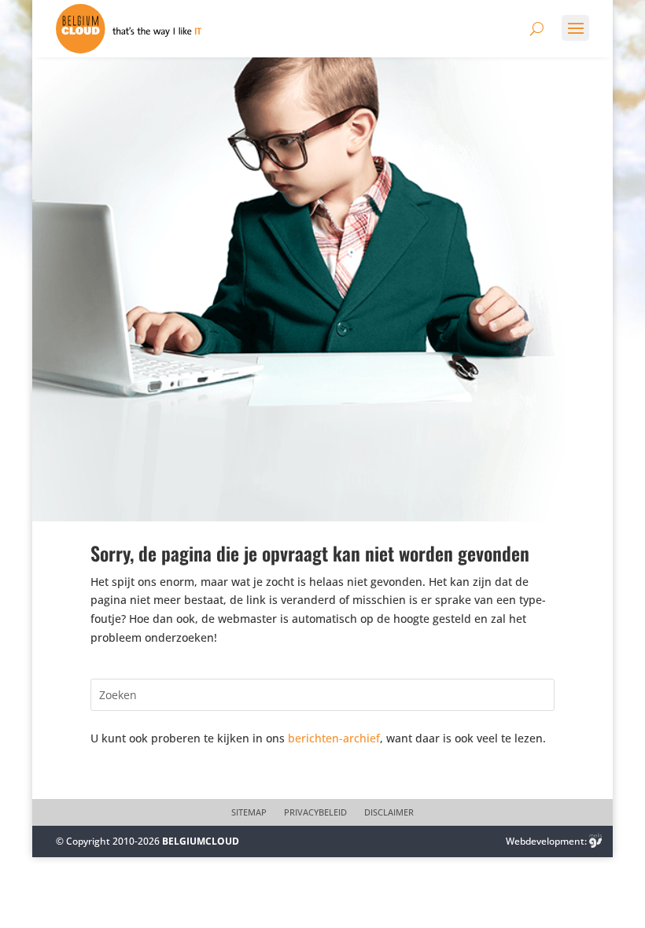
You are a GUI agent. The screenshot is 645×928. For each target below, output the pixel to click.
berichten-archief (334, 738)
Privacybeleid (315, 812)
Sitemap (249, 812)
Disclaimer (389, 812)
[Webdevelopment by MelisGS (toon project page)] (595, 841)
